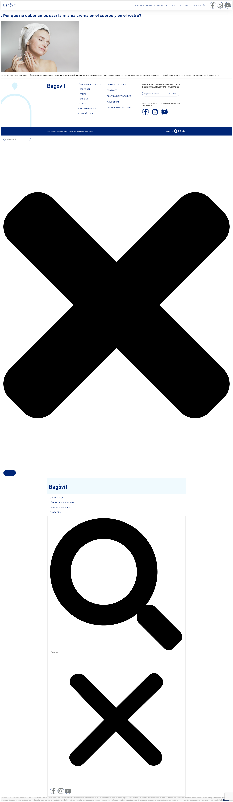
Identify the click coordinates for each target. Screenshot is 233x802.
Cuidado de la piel (179, 5)
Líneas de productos (156, 5)
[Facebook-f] (213, 5)
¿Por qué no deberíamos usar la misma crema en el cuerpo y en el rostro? (71, 15)
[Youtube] (228, 5)
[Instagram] (220, 5)
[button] (116, 584)
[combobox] (17, 139)
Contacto (196, 5)
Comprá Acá (138, 5)
